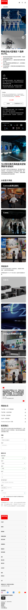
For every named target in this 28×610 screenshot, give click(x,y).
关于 (2, 580)
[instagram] (2, 592)
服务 (2, 556)
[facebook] (7, 592)
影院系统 (2, 531)
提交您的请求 (5, 499)
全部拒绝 (8, 103)
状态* (2, 460)
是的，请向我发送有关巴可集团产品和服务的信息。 (14, 496)
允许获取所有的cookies (18, 103)
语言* (2, 466)
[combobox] (4, 487)
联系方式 (2, 575)
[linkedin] (13, 592)
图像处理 (2, 548)
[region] (13, 98)
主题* (2, 437)
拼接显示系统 (3, 536)
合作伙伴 (2, 567)
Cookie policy (17, 96)
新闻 (2, 572)
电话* (2, 485)
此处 (18, 502)
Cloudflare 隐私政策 (11, 505)
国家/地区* (3, 455)
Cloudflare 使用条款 (20, 505)
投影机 (2, 526)
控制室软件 (3, 544)
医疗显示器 (3, 539)
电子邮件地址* (4, 480)
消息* (2, 442)
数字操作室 (3, 552)
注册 (3, 598)
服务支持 (2, 563)
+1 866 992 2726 (5, 585)
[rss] (19, 592)
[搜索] (22, 3)
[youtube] (25, 592)
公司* (2, 490)
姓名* (2, 471)
